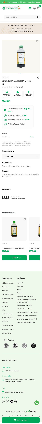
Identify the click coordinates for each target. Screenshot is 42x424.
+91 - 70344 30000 (12, 371)
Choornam (5, 287)
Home (13, 29)
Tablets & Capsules (8, 325)
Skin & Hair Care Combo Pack (27, 315)
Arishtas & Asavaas (24, 29)
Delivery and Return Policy (32, 416)
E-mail (3, 388)
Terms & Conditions (17, 416)
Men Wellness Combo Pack (26, 322)
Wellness (5, 290)
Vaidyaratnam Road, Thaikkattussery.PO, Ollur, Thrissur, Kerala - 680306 (20, 380)
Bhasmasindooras (7, 298)
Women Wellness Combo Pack (27, 319)
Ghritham (5, 302)
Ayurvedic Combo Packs (25, 296)
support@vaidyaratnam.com (14, 392)
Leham (4, 310)
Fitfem (19, 289)
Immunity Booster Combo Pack (27, 312)
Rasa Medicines (7, 317)
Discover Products (8, 329)
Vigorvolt (20, 283)
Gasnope (20, 286)
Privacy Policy (6, 416)
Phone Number (6, 367)
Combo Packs (6, 333)
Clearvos (20, 293)
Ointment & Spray (8, 294)
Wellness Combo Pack (24, 305)
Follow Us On (6, 397)
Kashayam (5, 306)
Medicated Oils (7, 314)
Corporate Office (6, 376)
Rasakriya (5, 321)
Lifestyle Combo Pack (24, 309)
